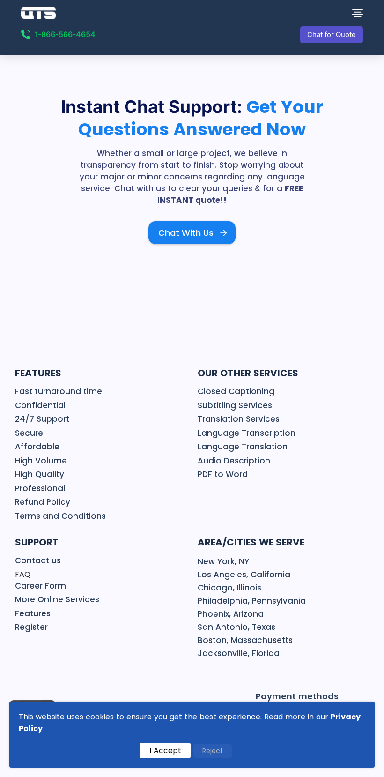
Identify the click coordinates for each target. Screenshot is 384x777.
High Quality (39, 474)
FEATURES (38, 373)
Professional (40, 488)
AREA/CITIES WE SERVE (251, 542)
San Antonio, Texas (236, 627)
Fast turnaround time (58, 391)
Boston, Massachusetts (245, 640)
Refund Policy (42, 502)
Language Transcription (246, 433)
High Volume (41, 460)
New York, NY (223, 561)
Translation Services (239, 419)
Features (33, 613)
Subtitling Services (235, 405)
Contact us (38, 560)
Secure (29, 433)
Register (31, 627)
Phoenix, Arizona (231, 614)
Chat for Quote (331, 34)
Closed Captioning (236, 391)
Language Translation (243, 446)
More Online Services (57, 599)
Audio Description (234, 460)
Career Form (40, 585)
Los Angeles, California (244, 574)
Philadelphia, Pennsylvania (252, 600)
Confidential (40, 405)
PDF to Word (223, 474)
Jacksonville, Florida (239, 653)
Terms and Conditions (60, 516)
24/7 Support (42, 419)
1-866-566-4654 (65, 34)
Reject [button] (212, 750)
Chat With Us (186, 233)
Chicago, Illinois (229, 587)
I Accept (165, 750)
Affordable (37, 446)
